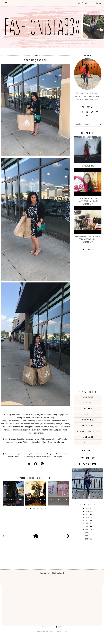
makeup (87, 408)
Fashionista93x (49, 627)
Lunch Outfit (87, 464)
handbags (48, 454)
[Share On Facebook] (36, 464)
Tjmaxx (17, 442)
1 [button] (26, 508)
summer (37, 456)
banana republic (11, 454)
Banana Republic (17, 439)
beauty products (87, 431)
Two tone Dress (87, 165)
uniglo (59, 456)
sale (23, 456)
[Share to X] (29, 464)
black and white (36, 454)
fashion (87, 403)
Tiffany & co (47, 442)
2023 (87, 511)
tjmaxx (53, 456)
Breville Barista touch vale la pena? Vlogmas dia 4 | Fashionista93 (87, 239)
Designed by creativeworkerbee (52, 631)
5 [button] (41, 508)
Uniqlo (38, 439)
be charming (24, 454)
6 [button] (45, 508)
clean (87, 443)
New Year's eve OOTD (13, 499)
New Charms (58, 499)
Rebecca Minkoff (58, 439)
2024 (87, 508)
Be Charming (60, 442)
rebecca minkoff (14, 456)
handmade (88, 437)
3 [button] (33, 508)
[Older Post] (67, 536)
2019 (87, 524)
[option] (13, 493)
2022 (87, 515)
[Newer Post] (4, 536)
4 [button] (37, 508)
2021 (87, 518)
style (87, 414)
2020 (87, 521)
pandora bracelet (59, 454)
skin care (88, 426)
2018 (87, 527)
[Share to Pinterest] (42, 464)
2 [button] (30, 508)
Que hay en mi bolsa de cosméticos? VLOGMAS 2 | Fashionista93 (87, 201)
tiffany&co (46, 456)
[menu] (6, 3)
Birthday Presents (36, 499)
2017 (87, 530)
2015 (87, 536)
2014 (87, 539)
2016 (87, 533)
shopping (29, 456)
